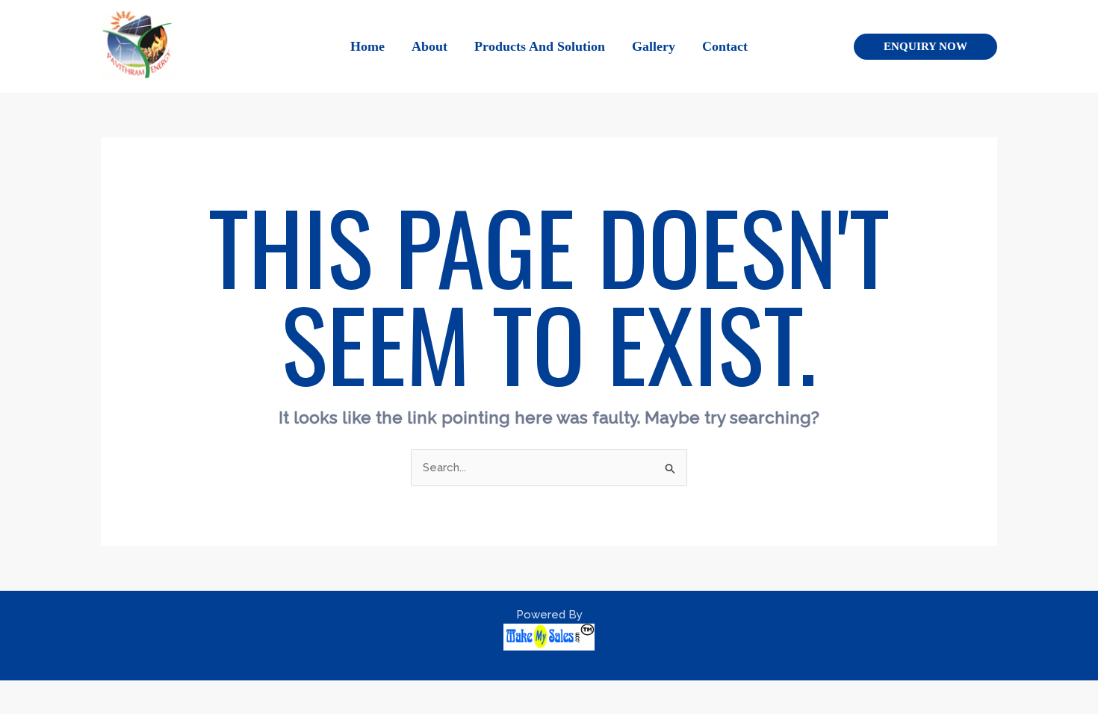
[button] (925, 47)
